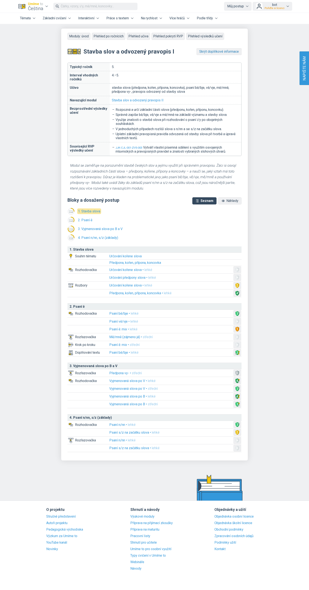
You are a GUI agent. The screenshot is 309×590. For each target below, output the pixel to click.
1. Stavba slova (89, 211)
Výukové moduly (142, 516)
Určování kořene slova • (130, 270)
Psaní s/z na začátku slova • (134, 432)
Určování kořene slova (125, 256)
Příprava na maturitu (144, 529)
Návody (135, 568)
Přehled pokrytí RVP (168, 36)
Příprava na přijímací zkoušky (151, 523)
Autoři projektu (56, 523)
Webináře (137, 562)
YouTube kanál (56, 542)
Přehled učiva (138, 36)
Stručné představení (61, 516)
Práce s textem (117, 18)
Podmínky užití (225, 542)
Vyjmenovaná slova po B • (132, 396)
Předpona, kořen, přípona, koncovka (135, 263)
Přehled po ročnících (109, 36)
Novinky (52, 549)
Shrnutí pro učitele (143, 542)
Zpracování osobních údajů (234, 536)
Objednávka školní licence (233, 523)
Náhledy (232, 201)
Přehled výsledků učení (205, 36)
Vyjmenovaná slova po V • (132, 381)
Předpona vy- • (125, 373)
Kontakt (220, 549)
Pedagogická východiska (64, 529)
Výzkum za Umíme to (61, 536)
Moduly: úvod (79, 36)
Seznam (207, 201)
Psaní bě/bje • (124, 313)
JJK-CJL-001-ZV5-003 (129, 147)
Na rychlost (149, 18)
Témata (25, 18)
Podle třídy (205, 18)
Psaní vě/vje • (123, 321)
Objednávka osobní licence (234, 516)
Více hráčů (177, 18)
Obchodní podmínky (228, 529)
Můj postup (235, 6)
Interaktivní (86, 18)
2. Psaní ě (85, 220)
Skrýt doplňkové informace (219, 52)
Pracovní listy (140, 536)
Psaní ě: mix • (123, 329)
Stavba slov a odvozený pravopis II (138, 100)
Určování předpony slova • (132, 278)
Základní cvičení (54, 18)
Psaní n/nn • (122, 425)
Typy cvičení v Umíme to (148, 555)
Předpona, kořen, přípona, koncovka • (140, 293)
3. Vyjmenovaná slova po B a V (100, 229)
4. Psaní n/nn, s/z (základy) (98, 238)
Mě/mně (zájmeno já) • (131, 337)
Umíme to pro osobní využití (150, 549)
